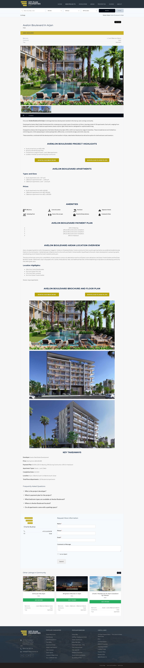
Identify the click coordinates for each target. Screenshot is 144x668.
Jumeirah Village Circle (52, 655)
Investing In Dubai (102, 646)
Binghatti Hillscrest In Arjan (72, 593)
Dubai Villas (75, 634)
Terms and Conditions (112, 665)
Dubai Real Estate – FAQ (78, 644)
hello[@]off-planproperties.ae (30, 651)
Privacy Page (102, 665)
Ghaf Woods (49, 637)
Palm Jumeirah (50, 650)
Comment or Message (64, 544)
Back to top (120, 665)
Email (50, 533)
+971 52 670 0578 (47, 531)
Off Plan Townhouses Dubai (79, 637)
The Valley (49, 642)
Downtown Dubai (50, 644)
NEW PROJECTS (70, 4)
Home (104, 15)
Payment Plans (102, 652)
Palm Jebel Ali (75, 650)
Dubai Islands (49, 652)
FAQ (99, 639)
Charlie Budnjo (30, 527)
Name (59, 523)
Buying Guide (101, 654)
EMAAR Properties (103, 644)
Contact (31, 115)
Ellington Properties (77, 652)
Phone (59, 530)
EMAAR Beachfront (51, 639)
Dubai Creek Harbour (51, 647)
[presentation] (118, 573)
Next (121, 76)
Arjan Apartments (33, 280)
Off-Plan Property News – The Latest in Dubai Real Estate (110, 635)
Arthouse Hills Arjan (38, 593)
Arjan (108, 15)
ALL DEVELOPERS (77, 657)
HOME (60, 4)
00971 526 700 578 (28, 648)
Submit (61, 561)
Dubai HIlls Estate (51, 634)
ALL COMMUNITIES (51, 657)
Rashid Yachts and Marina (78, 655)
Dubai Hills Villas (76, 642)
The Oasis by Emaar (77, 647)
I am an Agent (63, 554)
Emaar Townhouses (77, 639)
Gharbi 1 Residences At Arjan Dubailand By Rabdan (105, 594)
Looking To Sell (102, 649)
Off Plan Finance (102, 641)
